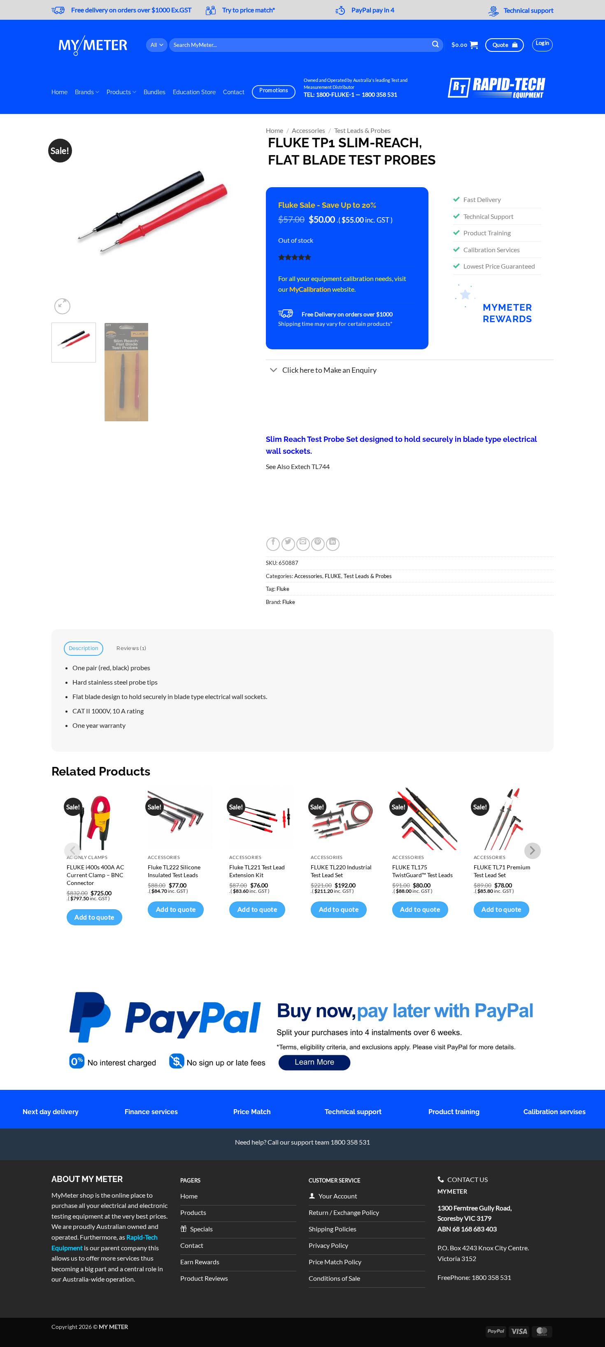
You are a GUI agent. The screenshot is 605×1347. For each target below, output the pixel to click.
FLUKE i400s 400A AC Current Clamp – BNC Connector (95, 875)
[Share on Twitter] (288, 544)
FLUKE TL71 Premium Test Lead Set (502, 871)
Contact (233, 91)
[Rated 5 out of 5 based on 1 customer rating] (347, 257)
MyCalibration (310, 289)
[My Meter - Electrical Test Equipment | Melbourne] (92, 45)
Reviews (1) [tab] (131, 648)
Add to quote (94, 917)
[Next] (239, 221)
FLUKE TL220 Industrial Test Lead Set (341, 871)
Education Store (194, 91)
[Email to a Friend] (303, 544)
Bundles (154, 91)
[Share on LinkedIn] (333, 544)
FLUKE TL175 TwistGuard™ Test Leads (422, 871)
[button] (464, 45)
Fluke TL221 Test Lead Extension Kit (257, 871)
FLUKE (333, 576)
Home (59, 91)
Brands (84, 91)
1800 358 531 (491, 1277)
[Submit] (436, 45)
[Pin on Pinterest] (318, 544)
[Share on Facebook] (273, 544)
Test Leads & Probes (362, 130)
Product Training (487, 233)
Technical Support (488, 216)
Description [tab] (84, 648)
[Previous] (65, 221)
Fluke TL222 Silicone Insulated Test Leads (174, 871)
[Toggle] (274, 371)
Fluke (283, 588)
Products (119, 91)
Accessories (308, 130)
